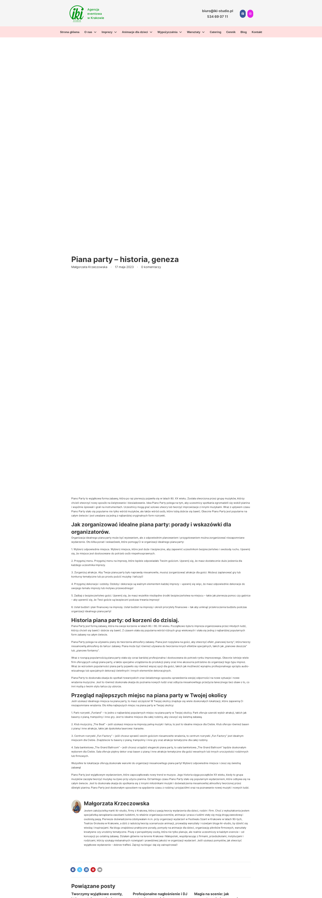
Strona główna (69, 32)
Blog (243, 32)
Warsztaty (193, 32)
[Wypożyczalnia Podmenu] (180, 32)
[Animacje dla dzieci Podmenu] (151, 32)
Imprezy (107, 32)
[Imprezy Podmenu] (115, 32)
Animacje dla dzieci (135, 32)
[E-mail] (99, 869)
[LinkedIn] (86, 869)
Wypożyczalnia (167, 32)
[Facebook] (72, 869)
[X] (79, 869)
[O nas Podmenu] (95, 32)
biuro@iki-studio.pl (217, 11)
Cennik (230, 32)
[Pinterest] (93, 869)
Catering (215, 32)
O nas (88, 32)
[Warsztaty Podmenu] (203, 32)
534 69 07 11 (217, 17)
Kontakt (257, 32)
